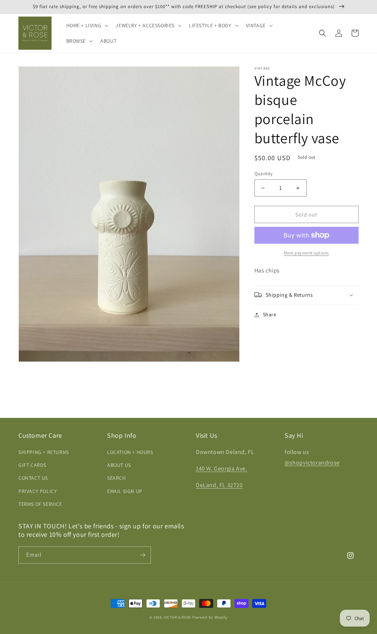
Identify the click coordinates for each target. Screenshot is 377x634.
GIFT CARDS (32, 465)
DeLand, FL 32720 (219, 485)
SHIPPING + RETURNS (43, 452)
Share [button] (269, 314)
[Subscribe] (142, 555)
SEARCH (116, 478)
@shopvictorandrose (312, 462)
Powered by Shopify (210, 617)
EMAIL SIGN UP (124, 491)
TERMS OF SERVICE (40, 504)
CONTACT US (33, 478)
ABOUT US (119, 465)
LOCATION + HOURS (130, 452)
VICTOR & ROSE (177, 617)
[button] (87, 25)
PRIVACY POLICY (37, 491)
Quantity (263, 173)
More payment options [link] (306, 253)
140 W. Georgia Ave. (221, 468)
